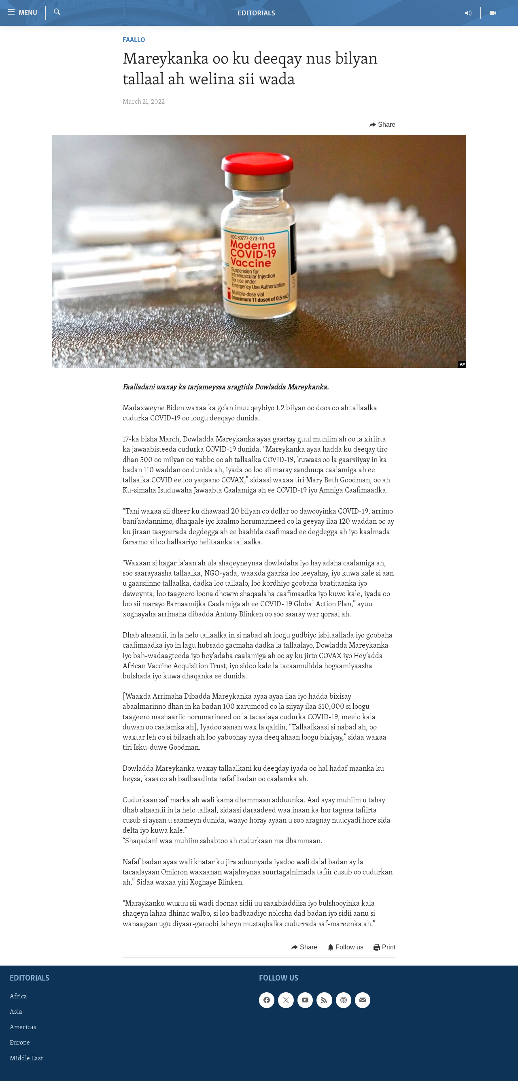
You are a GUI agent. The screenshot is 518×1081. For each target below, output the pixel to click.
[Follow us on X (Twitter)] (285, 1000)
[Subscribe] (362, 1000)
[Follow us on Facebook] (266, 1000)
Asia (16, 1012)
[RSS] (324, 1000)
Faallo (134, 40)
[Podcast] (343, 1000)
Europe (20, 1043)
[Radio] (468, 13)
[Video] (493, 13)
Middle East (26, 1058)
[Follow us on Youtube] (305, 1000)
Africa (18, 997)
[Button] (382, 124)
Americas (23, 1028)
